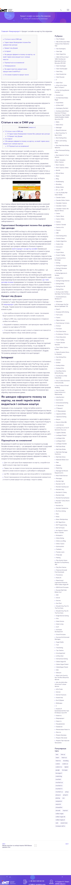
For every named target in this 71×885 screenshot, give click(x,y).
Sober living (59, 624)
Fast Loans (59, 315)
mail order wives (61, 457)
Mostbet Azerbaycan (62, 487)
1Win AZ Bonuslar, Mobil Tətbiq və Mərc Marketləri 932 (62, 44)
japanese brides (61, 414)
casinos (58, 222)
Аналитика (59, 697)
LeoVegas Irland (60, 441)
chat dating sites (61, 236)
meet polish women (62, 475)
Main (57, 462)
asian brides (59, 103)
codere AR (65, 764)
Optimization (60, 546)
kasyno (58, 419)
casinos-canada (61, 224)
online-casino (60, 544)
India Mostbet (60, 397)
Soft (57, 627)
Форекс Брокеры (61, 735)
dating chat (59, 278)
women (58, 692)
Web (57, 670)
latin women (60, 425)
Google (58, 770)
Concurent (59, 247)
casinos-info (60, 227)
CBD (57, 233)
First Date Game (61, 331)
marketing (59, 776)
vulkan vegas (59, 813)
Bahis (57, 122)
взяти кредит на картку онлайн (24, 249)
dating (58, 263)
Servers (58, 600)
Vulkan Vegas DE (61, 661)
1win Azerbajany (61, 49)
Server (58, 598)
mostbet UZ (59, 792)
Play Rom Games (61, 567)
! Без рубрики (60, 39)
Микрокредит (44, 18)
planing (58, 798)
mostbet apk (60, 481)
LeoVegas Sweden (61, 444)
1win (57, 754)
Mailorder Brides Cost (62, 460)
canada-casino (60, 197)
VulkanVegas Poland (62, 667)
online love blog (61, 541)
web (57, 823)
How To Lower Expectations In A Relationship (60, 392)
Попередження (10, 66)
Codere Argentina (61, 241)
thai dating (59, 648)
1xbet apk (59, 51)
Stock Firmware (61, 634)
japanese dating (61, 417)
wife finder (59, 689)
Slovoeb (58, 810)
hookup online (60, 365)
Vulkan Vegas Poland (62, 664)
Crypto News (60, 252)
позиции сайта (60, 826)
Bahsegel (59, 127)
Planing (58, 557)
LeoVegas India (60, 438)
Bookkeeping (60, 181)
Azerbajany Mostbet (62, 108)
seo (63, 798)
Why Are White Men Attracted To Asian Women (61, 684)
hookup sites (60, 368)
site (57, 618)
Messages (59, 478)
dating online (60, 283)
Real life (58, 577)
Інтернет (8, 51)
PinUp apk (59, 555)
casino (58, 213)
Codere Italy (59, 244)
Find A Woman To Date (62, 323)
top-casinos (60, 650)
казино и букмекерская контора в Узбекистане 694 (62, 711)
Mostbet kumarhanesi (62, 498)
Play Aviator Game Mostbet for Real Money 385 (62, 562)
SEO (57, 595)
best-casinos (60, 165)
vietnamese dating (62, 659)
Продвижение (60, 724)
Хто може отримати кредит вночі (17, 75)
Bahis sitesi (59, 125)
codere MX (59, 767)
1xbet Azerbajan (61, 66)
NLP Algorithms (60, 522)
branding (65, 761)
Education (59, 301)
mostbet (58, 779)
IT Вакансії (59, 408)
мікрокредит (9, 304)
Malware (58, 465)
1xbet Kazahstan (61, 74)
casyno (58, 230)
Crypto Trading (60, 255)
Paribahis (59, 549)
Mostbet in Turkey (61, 492)
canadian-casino (61, 206)
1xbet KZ (58, 761)
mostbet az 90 (60, 484)
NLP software (60, 528)
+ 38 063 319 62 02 (36, 881)
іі (56, 706)
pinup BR (65, 795)
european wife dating (62, 312)
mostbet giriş (60, 489)
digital (66, 767)
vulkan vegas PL (60, 820)
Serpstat (58, 804)
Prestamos (59, 575)
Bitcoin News (60, 173)
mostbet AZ (59, 782)
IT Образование (61, 411)
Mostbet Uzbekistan (62, 508)
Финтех (58, 732)
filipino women (60, 320)
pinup (67, 792)
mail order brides (61, 449)
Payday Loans (60, 552)
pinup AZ (58, 795)
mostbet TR (59, 789)
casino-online (60, 219)
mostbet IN (59, 785)
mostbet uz (59, 505)
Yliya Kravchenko (35, 18)
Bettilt (58, 170)
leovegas (64, 770)
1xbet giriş (59, 71)
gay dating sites (61, 357)
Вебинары (59, 703)
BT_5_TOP (59, 190)
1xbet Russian (60, 77)
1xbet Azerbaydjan (61, 69)
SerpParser (59, 801)
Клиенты (59, 715)
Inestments (59, 400)
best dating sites (61, 138)
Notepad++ (59, 535)
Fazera (58, 317)
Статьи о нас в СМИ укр (13, 39)
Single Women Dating (62, 616)
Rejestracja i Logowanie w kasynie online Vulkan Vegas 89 (61, 582)
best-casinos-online (62, 167)
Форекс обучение (61, 738)
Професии (59, 726)
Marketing (59, 468)
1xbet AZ (64, 757)
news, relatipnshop (62, 519)
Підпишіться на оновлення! (14, 63)
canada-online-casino (63, 200)
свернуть (32, 127)
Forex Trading (60, 340)
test (57, 645)
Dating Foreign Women (63, 281)
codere (58, 764)
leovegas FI (59, 773)
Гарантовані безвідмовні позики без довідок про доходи (28, 134)
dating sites (60, 289)
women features (61, 695)
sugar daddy (60, 642)
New (57, 514)
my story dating (61, 511)
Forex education (61, 337)
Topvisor (65, 810)
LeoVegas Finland (61, 435)
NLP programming (61, 525)
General (58, 360)
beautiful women (61, 130)
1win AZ (63, 754)
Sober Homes (60, 621)
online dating (60, 538)
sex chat (59, 603)
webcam (58, 672)
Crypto (58, 249)
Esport (58, 309)
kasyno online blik (61, 422)
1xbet (57, 757)
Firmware (59, 328)
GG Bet (58, 362)
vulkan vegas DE (60, 817)
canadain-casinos (61, 203)
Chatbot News (60, 238)
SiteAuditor (59, 807)
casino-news (60, 216)
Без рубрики (60, 700)
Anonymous (59, 95)
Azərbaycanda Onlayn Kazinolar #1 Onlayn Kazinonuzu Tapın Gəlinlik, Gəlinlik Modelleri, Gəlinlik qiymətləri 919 (62, 115)
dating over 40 (60, 286)
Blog (57, 179)
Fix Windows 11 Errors (62, 334)
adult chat (59, 82)
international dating (62, 403)
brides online (60, 187)
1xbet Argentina (61, 54)
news (57, 516)
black (57, 176)
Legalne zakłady (61, 432)
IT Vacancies (60, 405)
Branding (58, 184)
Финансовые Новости (63, 729)
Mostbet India (60, 495)
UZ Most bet (60, 656)
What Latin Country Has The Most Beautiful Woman (62, 677)
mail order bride (60, 446)
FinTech (58, 326)
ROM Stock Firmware (62, 587)
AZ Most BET (60, 105)
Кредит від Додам (11, 48)
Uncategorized (60, 653)
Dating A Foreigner (61, 265)
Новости (58, 721)
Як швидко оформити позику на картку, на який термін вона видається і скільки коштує (19, 57)
